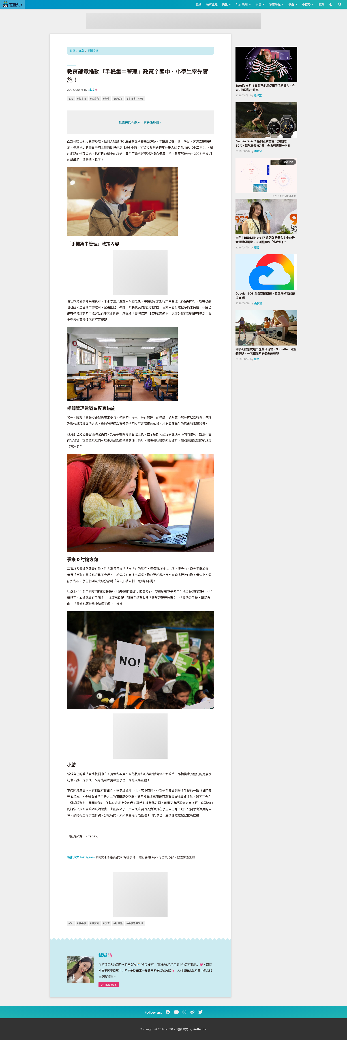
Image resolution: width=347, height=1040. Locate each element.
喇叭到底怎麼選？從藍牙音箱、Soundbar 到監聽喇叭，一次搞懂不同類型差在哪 (265, 351)
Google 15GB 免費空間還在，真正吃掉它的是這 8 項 (265, 296)
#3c (70, 98)
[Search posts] (339, 4)
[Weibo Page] (192, 1012)
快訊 (225, 4)
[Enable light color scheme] (330, 4)
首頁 (72, 50)
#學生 (106, 98)
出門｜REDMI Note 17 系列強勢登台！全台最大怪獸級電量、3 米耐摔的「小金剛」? (265, 240)
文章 (81, 50)
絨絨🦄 (93, 89)
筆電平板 (275, 4)
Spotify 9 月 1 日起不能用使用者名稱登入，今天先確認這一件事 (265, 88)
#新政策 (118, 98)
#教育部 (94, 98)
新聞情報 (93, 50)
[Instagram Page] (184, 1012)
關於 (321, 4)
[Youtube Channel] (176, 1012)
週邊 (291, 4)
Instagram (110, 984)
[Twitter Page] (200, 1012)
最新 (199, 4)
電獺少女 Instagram (81, 857)
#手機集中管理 (135, 98)
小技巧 (307, 4)
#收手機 (81, 98)
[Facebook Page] (168, 1012)
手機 (259, 4)
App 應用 (242, 4)
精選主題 (212, 4)
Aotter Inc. (200, 1029)
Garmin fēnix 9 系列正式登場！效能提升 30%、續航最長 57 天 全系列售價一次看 (262, 143)
